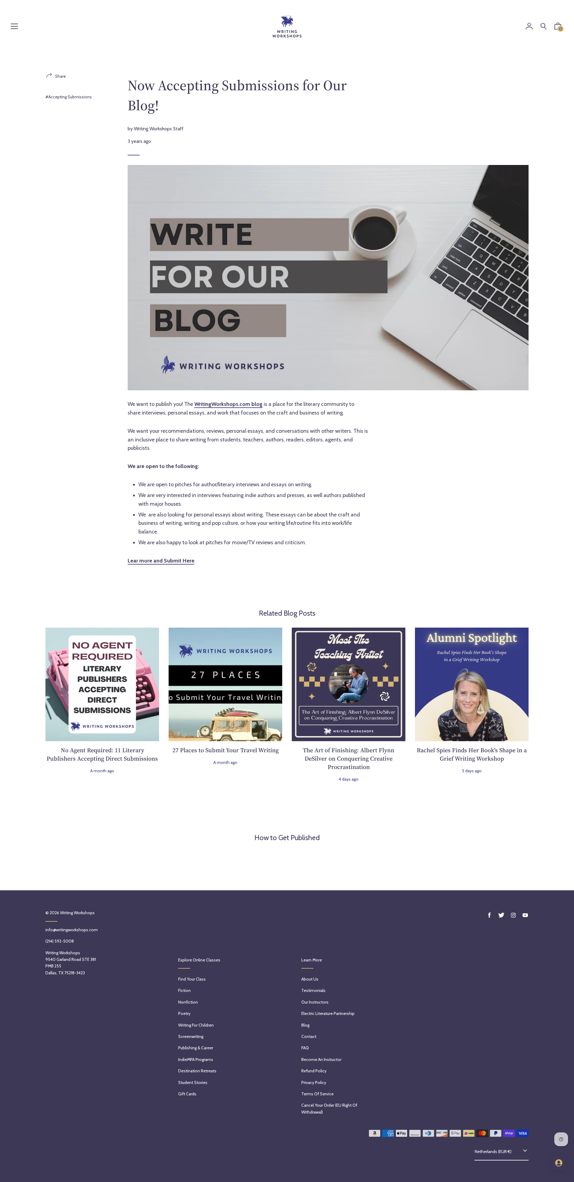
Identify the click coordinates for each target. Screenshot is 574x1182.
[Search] (543, 26)
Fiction (184, 990)
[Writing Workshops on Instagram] (513, 915)
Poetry (184, 1013)
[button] (557, 27)
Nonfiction (188, 1002)
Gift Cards (187, 1094)
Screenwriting (190, 1036)
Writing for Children (196, 1025)
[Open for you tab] (559, 1163)
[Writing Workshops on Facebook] (489, 915)
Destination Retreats (197, 1071)
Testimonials (313, 990)
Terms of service (317, 1094)
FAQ (305, 1048)
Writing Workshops (77, 912)
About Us (309, 979)
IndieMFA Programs (195, 1059)
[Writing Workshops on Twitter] (501, 915)
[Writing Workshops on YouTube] (525, 915)
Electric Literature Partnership (328, 1013)
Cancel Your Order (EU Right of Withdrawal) (329, 1108)
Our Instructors (315, 1002)
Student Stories (192, 1082)
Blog (305, 1025)
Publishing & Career (195, 1048)
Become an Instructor (321, 1059)
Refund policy (313, 1071)
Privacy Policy (313, 1082)
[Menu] (14, 27)
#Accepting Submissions (68, 97)
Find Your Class (192, 979)
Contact (308, 1036)
